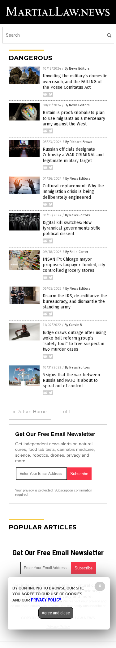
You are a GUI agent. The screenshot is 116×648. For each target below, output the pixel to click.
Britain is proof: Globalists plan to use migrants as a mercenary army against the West (74, 118)
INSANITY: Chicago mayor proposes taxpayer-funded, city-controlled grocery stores (75, 265)
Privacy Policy (46, 599)
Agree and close (56, 612)
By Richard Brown (78, 142)
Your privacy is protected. (34, 490)
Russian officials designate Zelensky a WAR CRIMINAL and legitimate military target (73, 155)
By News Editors (77, 69)
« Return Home (30, 411)
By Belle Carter (76, 252)
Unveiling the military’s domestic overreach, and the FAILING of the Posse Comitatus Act (75, 81)
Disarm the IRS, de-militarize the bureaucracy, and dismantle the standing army (75, 301)
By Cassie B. (74, 325)
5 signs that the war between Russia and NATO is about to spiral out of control (71, 380)
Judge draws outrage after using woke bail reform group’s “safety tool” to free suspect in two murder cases (74, 341)
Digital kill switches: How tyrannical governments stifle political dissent (72, 228)
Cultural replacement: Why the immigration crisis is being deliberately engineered (73, 191)
